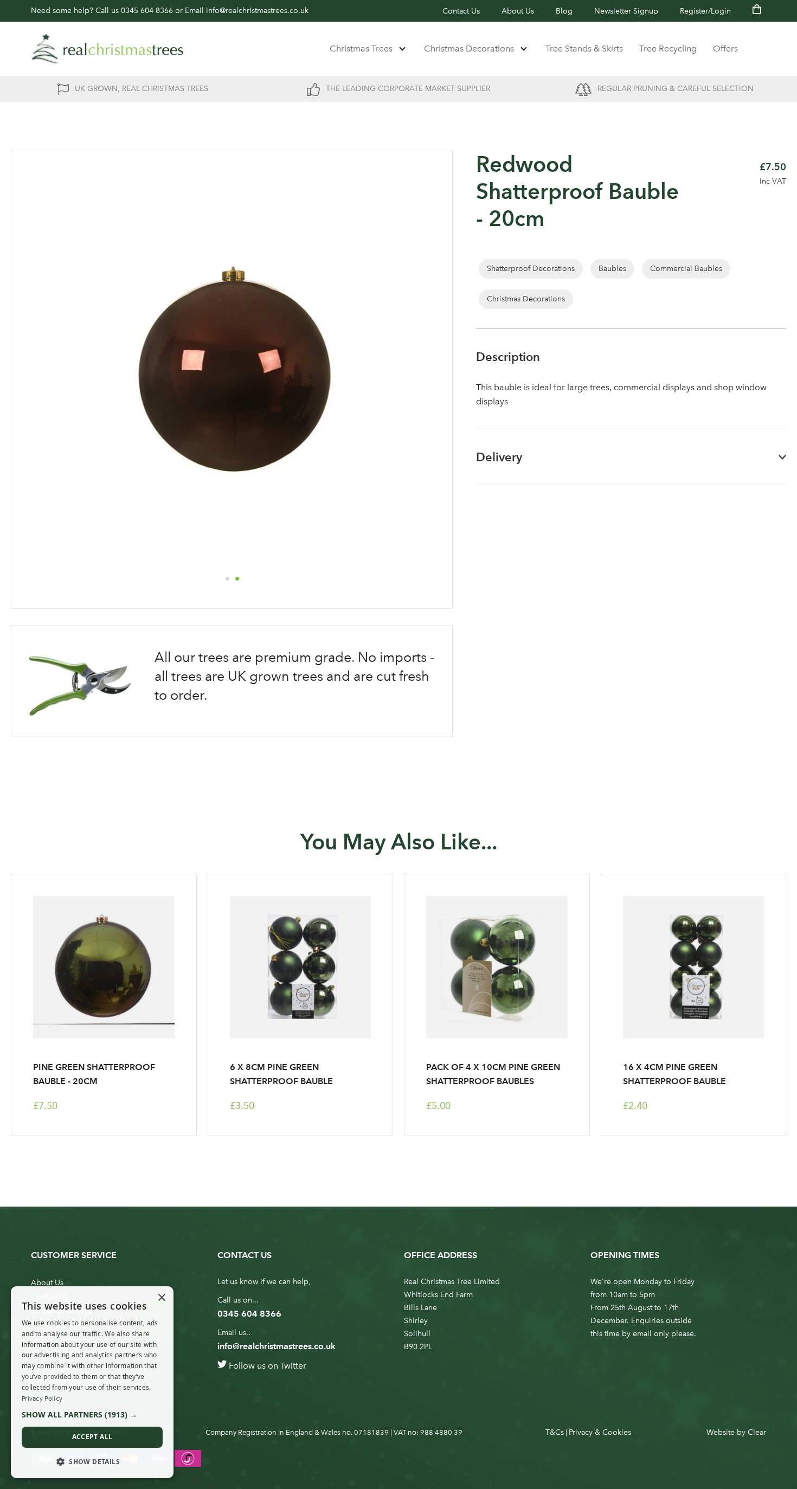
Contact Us (461, 11)
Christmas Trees (361, 48)
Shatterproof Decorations (531, 268)
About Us (518, 11)
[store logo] (107, 49)
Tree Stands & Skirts (584, 48)
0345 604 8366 (147, 10)
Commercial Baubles (686, 268)
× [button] (161, 1298)
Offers (725, 48)
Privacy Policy (42, 1398)
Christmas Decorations (469, 48)
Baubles (612, 268)
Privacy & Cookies (600, 1432)
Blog (564, 11)
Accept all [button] (92, 1436)
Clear (757, 1432)
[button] (227, 578)
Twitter (293, 1366)
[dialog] (92, 1382)
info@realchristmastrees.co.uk (257, 10)
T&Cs (554, 1432)
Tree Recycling (668, 48)
